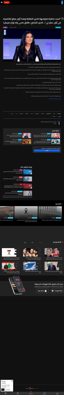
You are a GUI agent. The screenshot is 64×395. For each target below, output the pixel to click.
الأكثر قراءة (57, 242)
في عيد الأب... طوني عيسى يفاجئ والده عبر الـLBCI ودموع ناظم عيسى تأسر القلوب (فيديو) (42, 142)
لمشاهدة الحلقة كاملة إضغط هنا (55, 98)
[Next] (1, 214)
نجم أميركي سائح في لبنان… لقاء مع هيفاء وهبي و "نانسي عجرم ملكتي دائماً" (11, 272)
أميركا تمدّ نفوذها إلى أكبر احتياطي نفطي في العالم (51, 220)
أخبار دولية (21, 177)
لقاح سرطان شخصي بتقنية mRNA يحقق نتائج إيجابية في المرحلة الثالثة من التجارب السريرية (27, 220)
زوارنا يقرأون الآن (26, 167)
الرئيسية (57, 393)
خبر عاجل (21, 184)
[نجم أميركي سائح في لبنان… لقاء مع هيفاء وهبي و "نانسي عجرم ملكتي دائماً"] (10, 267)
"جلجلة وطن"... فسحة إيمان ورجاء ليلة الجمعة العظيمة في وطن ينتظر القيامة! (13, 142)
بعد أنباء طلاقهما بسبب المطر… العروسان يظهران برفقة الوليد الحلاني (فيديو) (33, 258)
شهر (25, 242)
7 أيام (33, 242)
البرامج (18, 393)
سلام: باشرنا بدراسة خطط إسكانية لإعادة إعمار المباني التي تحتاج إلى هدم (13, 172)
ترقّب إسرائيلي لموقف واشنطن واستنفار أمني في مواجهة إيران (14, 193)
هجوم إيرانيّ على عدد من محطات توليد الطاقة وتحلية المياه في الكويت (13, 179)
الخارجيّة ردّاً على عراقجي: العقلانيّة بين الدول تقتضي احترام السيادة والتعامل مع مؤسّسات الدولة (11, 258)
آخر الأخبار (21, 170)
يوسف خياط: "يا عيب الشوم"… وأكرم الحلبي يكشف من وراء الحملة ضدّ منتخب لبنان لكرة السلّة (54, 258)
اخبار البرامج (48, 133)
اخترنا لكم (55, 131)
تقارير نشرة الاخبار (20, 191)
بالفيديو (58, 204)
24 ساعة (40, 242)
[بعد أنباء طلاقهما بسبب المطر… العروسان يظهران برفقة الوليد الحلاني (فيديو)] (32, 254)
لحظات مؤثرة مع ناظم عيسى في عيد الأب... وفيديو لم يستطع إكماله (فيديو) (14, 136)
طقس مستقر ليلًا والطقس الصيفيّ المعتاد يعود (33, 272)
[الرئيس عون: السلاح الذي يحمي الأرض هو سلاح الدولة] (53, 267)
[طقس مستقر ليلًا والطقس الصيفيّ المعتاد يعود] (32, 267)
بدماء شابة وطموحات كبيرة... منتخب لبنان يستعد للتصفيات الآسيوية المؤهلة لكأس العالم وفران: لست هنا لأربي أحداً (42, 136)
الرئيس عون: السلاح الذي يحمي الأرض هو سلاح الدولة (53, 272)
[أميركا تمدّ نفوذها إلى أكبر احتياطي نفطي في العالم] (50, 214)
